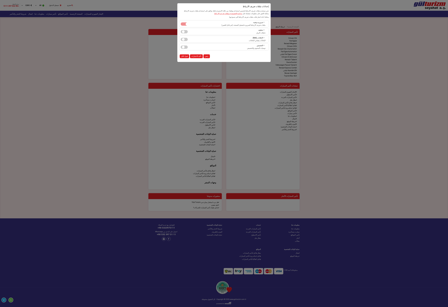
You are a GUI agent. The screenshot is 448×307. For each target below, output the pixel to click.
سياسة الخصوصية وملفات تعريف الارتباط (228, 13)
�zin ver (184, 31)
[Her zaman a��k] (184, 24)
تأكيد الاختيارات (196, 56)
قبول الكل (184, 56)
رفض (206, 56)
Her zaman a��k (184, 24)
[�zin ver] (184, 31)
